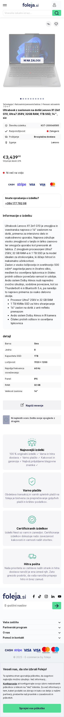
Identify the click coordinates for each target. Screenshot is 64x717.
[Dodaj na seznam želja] (56, 24)
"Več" (29, 687)
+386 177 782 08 (15, 203)
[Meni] (6, 4)
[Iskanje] (56, 13)
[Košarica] (59, 5)
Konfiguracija (10, 683)
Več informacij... (38, 679)
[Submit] (56, 605)
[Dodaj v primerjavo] (48, 24)
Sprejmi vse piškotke (32, 708)
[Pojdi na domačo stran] (31, 4)
